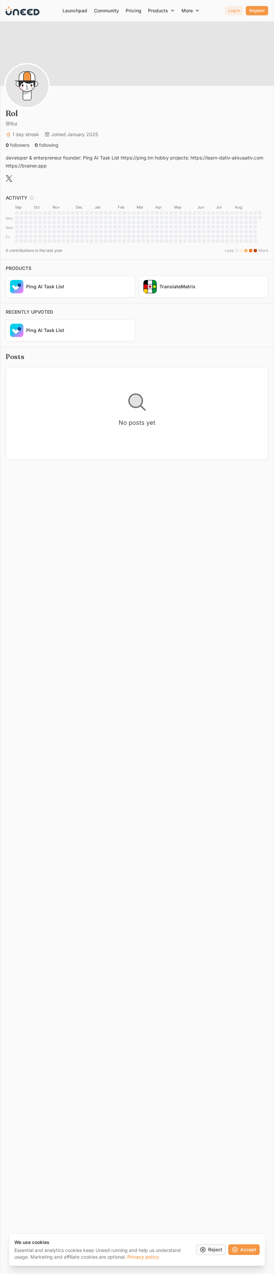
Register (257, 10)
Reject (215, 1249)
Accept (248, 1249)
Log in (234, 10)
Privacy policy (143, 1257)
